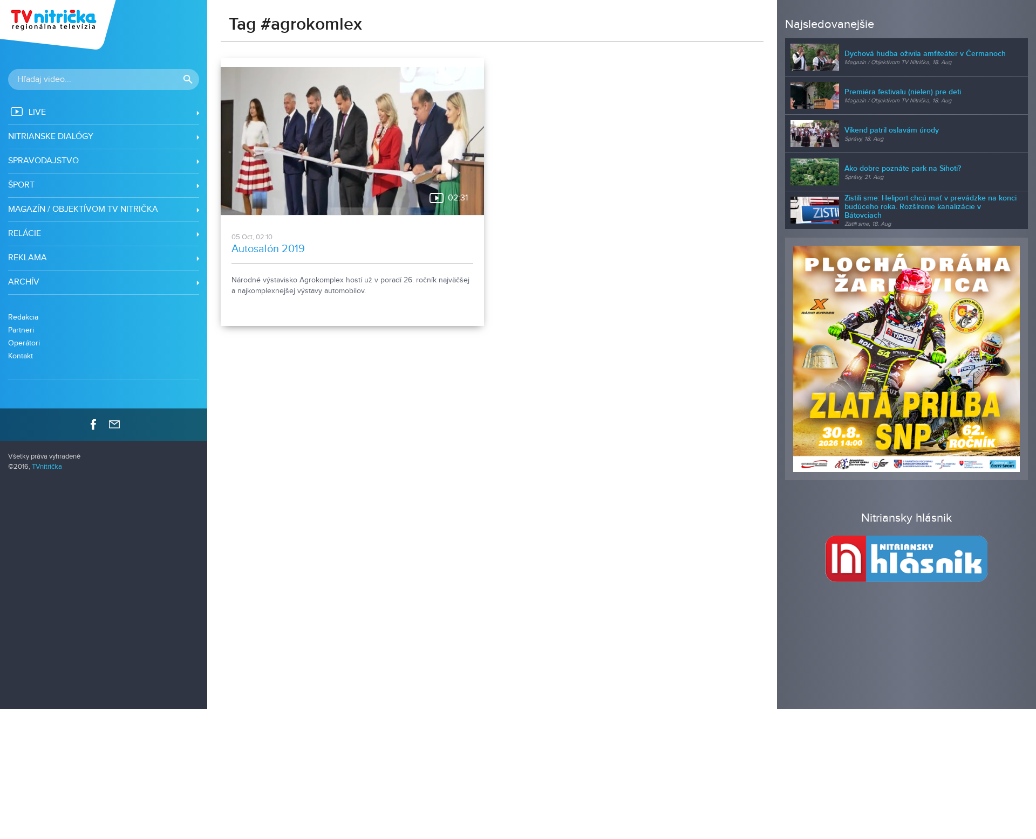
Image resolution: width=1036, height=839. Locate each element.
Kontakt (20, 355)
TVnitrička (47, 467)
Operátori (24, 343)
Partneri (21, 330)
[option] (906, 359)
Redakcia (23, 317)
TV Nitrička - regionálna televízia (59, 25)
